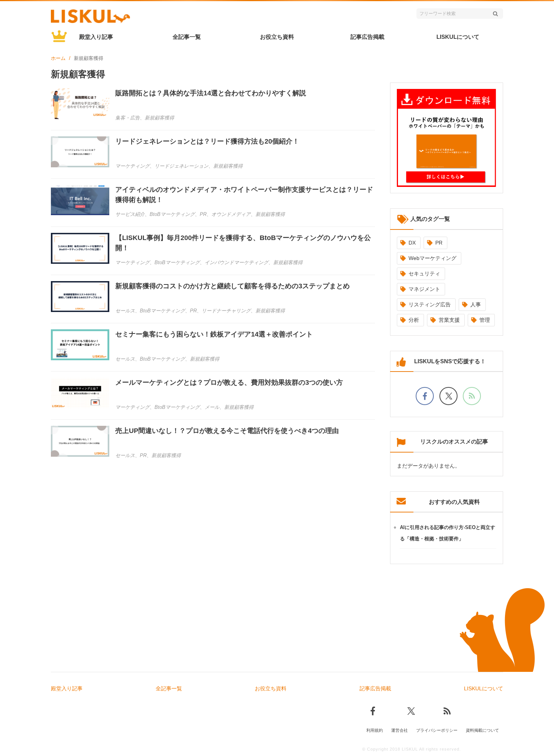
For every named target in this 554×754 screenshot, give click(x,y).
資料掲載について (482, 730)
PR (438, 243)
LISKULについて (457, 37)
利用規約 (374, 730)
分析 (414, 320)
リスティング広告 (430, 304)
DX (412, 243)
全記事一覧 (187, 37)
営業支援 (449, 320)
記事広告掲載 (367, 37)
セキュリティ (424, 274)
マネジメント (424, 289)
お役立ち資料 (277, 37)
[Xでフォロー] (448, 396)
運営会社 (399, 730)
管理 (484, 320)
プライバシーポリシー (437, 730)
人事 (475, 304)
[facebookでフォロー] (425, 396)
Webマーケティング (432, 258)
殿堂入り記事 (96, 37)
